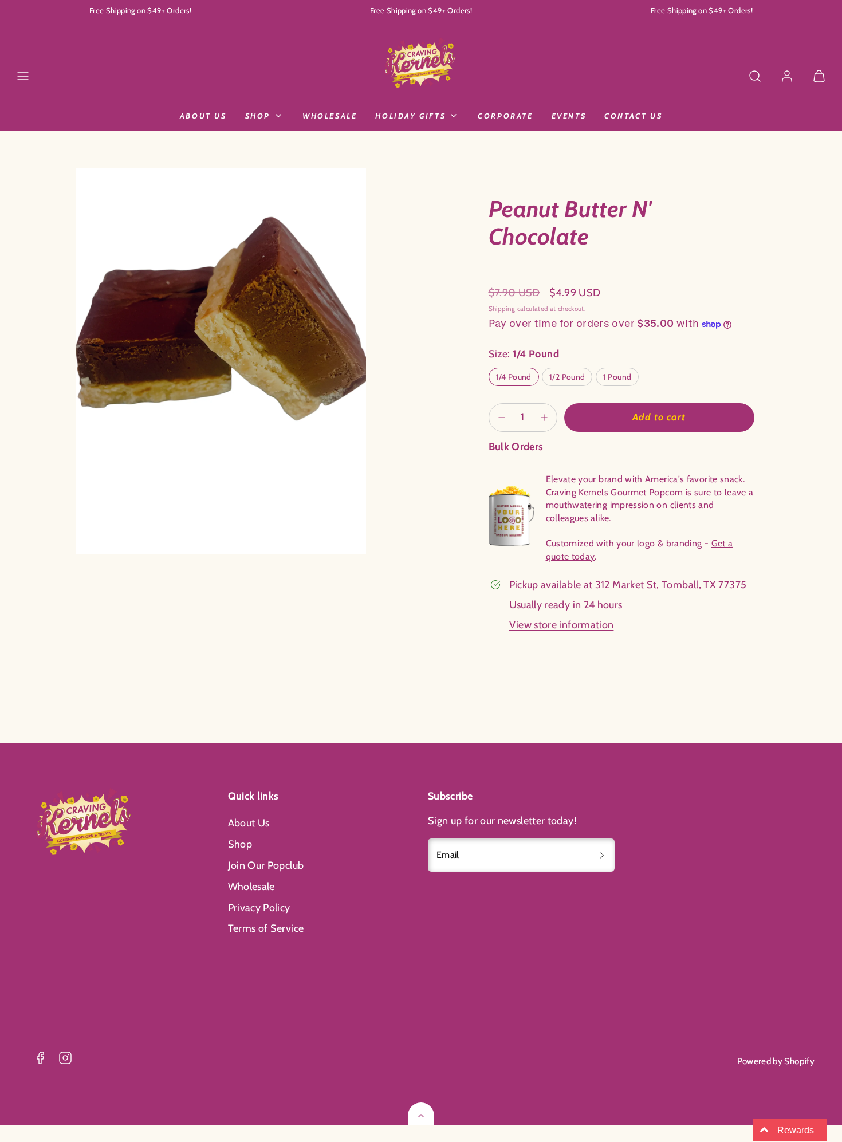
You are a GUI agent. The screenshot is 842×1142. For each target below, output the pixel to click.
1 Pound (617, 377)
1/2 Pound (567, 377)
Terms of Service (266, 928)
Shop (257, 115)
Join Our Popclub (266, 865)
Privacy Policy (259, 907)
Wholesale (329, 115)
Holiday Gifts (410, 115)
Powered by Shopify (776, 1061)
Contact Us (633, 115)
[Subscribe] (602, 855)
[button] (23, 76)
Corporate (505, 115)
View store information (561, 625)
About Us (203, 115)
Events (569, 115)
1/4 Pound (514, 377)
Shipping (502, 309)
